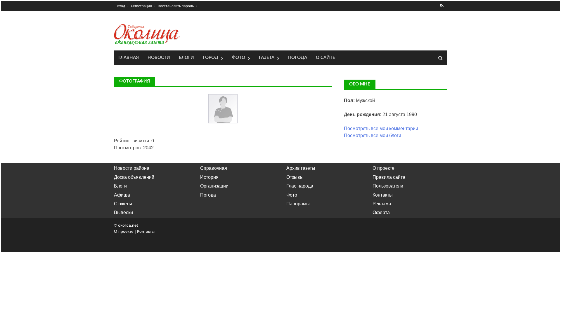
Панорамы (298, 203)
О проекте (383, 168)
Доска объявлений (134, 177)
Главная (128, 57)
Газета (266, 57)
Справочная (213, 168)
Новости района (131, 168)
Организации (214, 185)
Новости (159, 57)
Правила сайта (389, 177)
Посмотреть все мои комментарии (381, 128)
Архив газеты (300, 168)
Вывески (123, 212)
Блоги (186, 57)
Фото (238, 57)
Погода (297, 57)
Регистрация (141, 6)
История (209, 177)
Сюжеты (123, 203)
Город (210, 57)
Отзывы (295, 177)
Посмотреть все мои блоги (372, 135)
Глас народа (299, 185)
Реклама (382, 203)
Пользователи (388, 185)
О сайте (325, 57)
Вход (121, 6)
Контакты (383, 194)
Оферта (381, 212)
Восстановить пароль (176, 6)
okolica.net (128, 225)
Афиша (122, 194)
